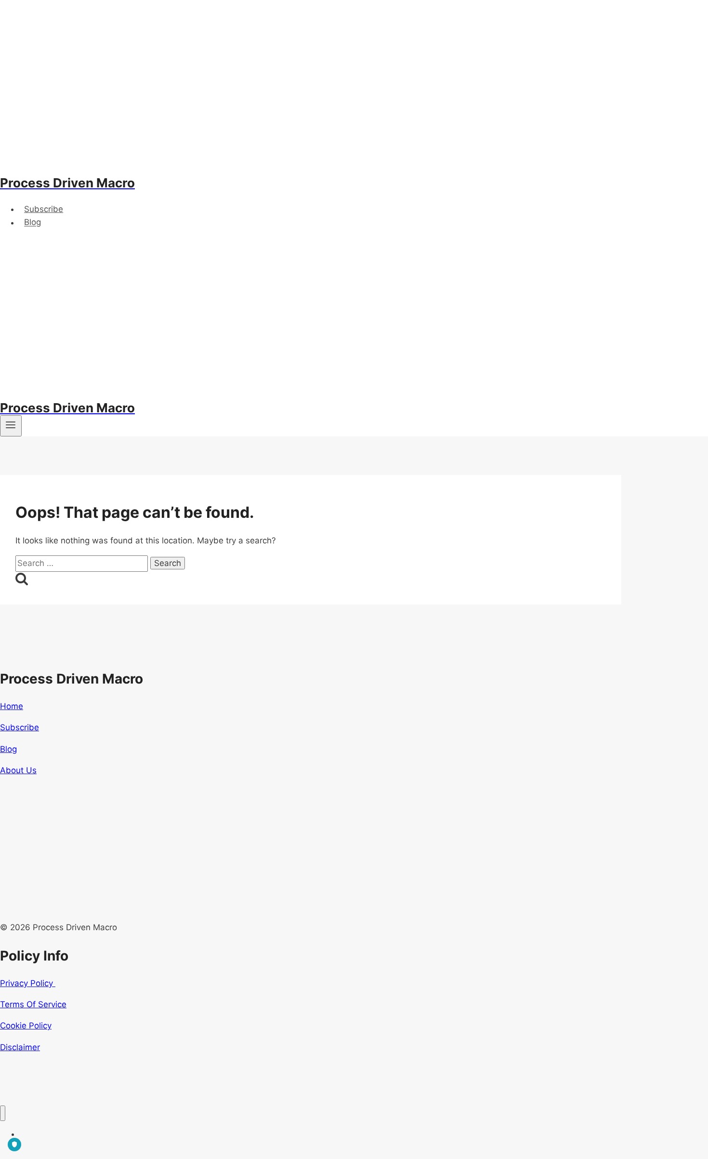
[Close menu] (2, 1113)
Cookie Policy (26, 1025)
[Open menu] (11, 425)
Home (11, 706)
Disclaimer (20, 1047)
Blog (32, 222)
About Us (18, 770)
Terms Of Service (33, 1004)
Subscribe (43, 209)
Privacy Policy (27, 983)
